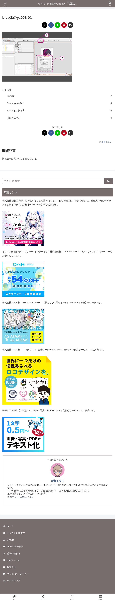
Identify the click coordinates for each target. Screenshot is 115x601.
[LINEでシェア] (57, 25)
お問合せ (11, 567)
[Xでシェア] (44, 25)
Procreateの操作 (15, 546)
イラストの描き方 (16, 533)
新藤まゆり (57, 480)
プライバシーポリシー (18, 574)
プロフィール (13, 560)
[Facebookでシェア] (51, 25)
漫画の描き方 (13, 553)
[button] (70, 25)
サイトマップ (13, 580)
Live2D (10, 540)
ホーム (10, 526)
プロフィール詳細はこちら (20, 497)
